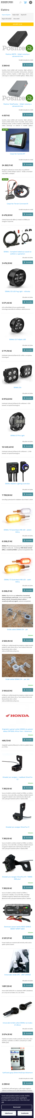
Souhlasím (25, 1113)
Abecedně (16, 19)
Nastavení (16, 1107)
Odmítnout (9, 1113)
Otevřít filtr (17, 24)
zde (2, 1102)
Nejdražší (23, 15)
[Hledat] (20, 2)
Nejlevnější (16, 15)
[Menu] (31, 2)
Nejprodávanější (6, 19)
